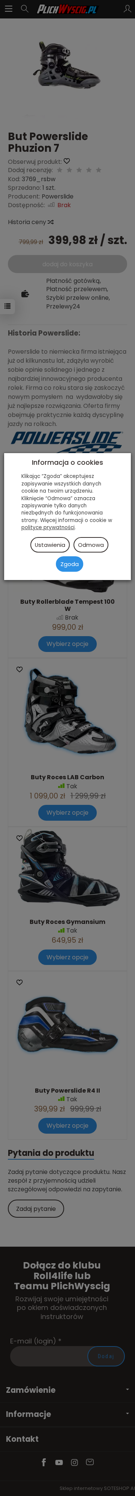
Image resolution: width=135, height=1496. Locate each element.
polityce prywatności (48, 527)
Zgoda (69, 564)
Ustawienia (50, 545)
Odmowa (91, 545)
